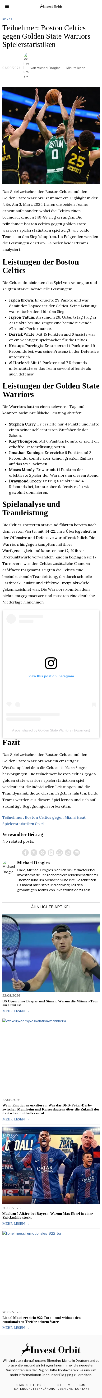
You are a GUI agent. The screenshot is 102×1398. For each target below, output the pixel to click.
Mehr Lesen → (15, 1011)
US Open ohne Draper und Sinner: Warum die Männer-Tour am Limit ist (50, 1003)
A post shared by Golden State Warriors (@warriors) (51, 730)
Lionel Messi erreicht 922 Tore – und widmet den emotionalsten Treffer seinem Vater (41, 1320)
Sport (7, 18)
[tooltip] (25, 852)
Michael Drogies (48, 68)
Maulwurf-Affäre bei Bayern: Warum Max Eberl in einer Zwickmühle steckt (47, 1216)
